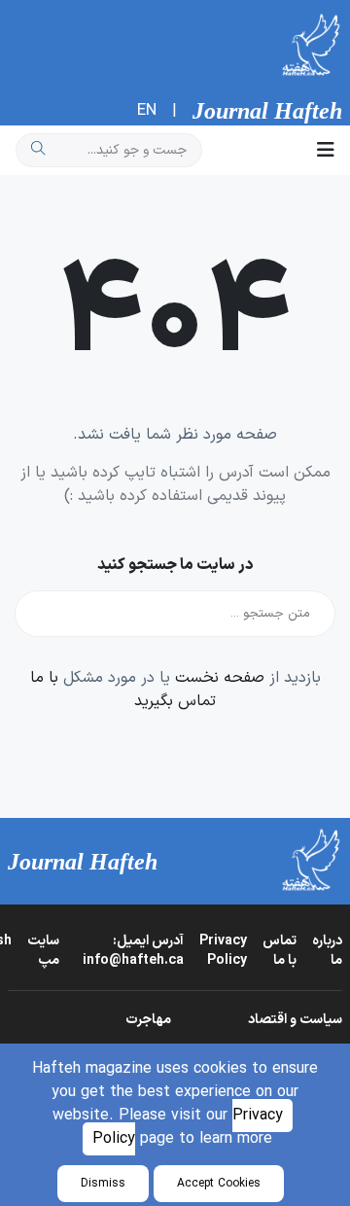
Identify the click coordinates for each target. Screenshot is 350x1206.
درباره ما (327, 951)
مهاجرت (148, 1020)
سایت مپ (43, 951)
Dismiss (103, 1183)
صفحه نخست (219, 678)
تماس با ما (279, 951)
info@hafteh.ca (133, 951)
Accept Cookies (219, 1183)
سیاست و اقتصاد (295, 1020)
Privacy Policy (223, 951)
